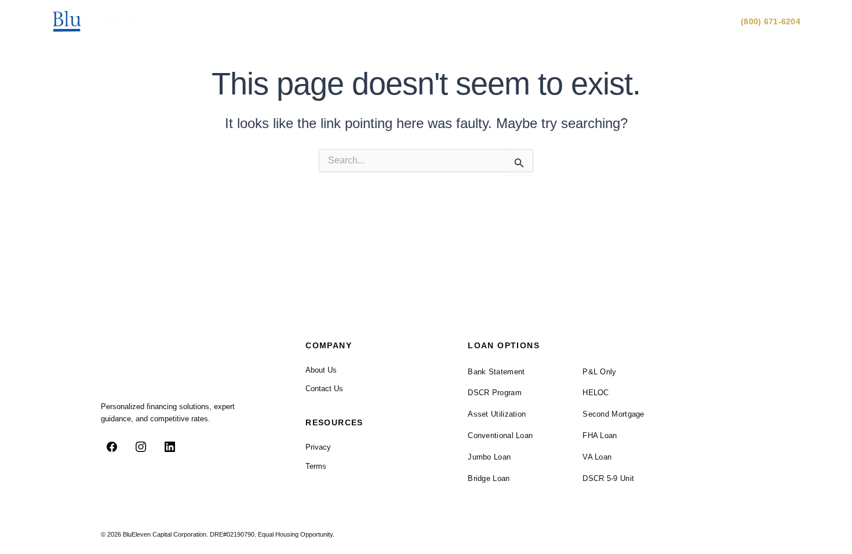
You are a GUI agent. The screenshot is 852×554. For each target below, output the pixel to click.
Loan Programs (575, 21)
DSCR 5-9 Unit (608, 478)
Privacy (318, 447)
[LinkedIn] (170, 447)
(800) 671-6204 (770, 21)
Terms (315, 466)
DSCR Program (495, 392)
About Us (646, 21)
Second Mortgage (613, 414)
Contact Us (703, 21)
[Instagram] (141, 447)
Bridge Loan (488, 478)
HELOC (595, 392)
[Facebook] (112, 447)
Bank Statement (496, 371)
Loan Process (502, 21)
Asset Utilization (497, 414)
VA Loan (596, 457)
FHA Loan (599, 435)
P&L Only (599, 371)
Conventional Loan (500, 435)
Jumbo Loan (489, 457)
